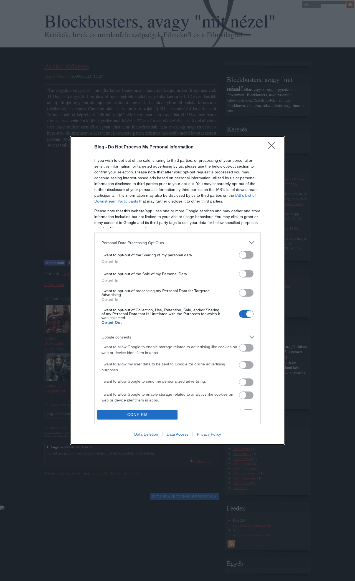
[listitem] (177, 243)
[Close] (273, 147)
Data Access (177, 434)
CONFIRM (137, 415)
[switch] (246, 255)
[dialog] (177, 290)
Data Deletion (146, 434)
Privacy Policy (209, 434)
